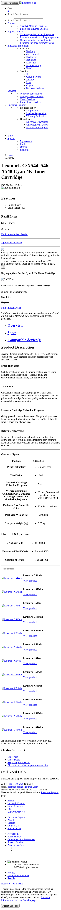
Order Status (14, 759)
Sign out (24, 149)
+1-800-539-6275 (14, 784)
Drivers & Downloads (37, 122)
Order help (13, 756)
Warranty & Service (36, 116)
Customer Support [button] (16, 105)
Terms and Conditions (18, 875)
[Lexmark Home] (28, 2)
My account (26, 141)
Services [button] (12, 90)
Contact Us (13, 825)
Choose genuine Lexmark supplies (37, 34)
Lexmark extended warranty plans (37, 43)
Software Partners (35, 88)
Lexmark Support (49, 792)
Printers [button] (11, 23)
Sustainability (14, 836)
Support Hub (32, 110)
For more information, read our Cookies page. (25, 899)
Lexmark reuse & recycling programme (39, 37)
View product (30, 580)
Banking (30, 51)
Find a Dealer (14, 828)
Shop (10, 135)
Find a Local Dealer (11, 307)
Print (28, 82)
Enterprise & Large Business (34, 28)
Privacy (11, 872)
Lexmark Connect (16, 803)
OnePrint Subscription (31, 93)
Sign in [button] (11, 138)
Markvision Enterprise (37, 127)
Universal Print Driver (37, 124)
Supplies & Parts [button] (16, 31)
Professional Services (30, 102)
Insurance (31, 59)
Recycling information (19, 762)
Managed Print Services (31, 96)
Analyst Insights (15, 845)
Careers (11, 822)
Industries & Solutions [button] (18, 45)
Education (31, 62)
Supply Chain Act (16, 811)
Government (32, 54)
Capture (30, 85)
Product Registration (36, 113)
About (11, 820)
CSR (10, 809)
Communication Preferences (21, 839)
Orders (23, 147)
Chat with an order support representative (28, 765)
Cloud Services (33, 76)
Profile (23, 144)
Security (30, 79)
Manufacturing (33, 65)
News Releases (15, 806)
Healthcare (31, 57)
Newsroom (13, 833)
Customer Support (16, 817)
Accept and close (10, 906)
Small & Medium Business (33, 26)
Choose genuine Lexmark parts (35, 40)
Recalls (11, 878)
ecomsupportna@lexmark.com (23, 786)
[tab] (34, 325)
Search (11, 14)
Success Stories (15, 842)
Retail (29, 68)
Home (11, 155)
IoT (28, 74)
